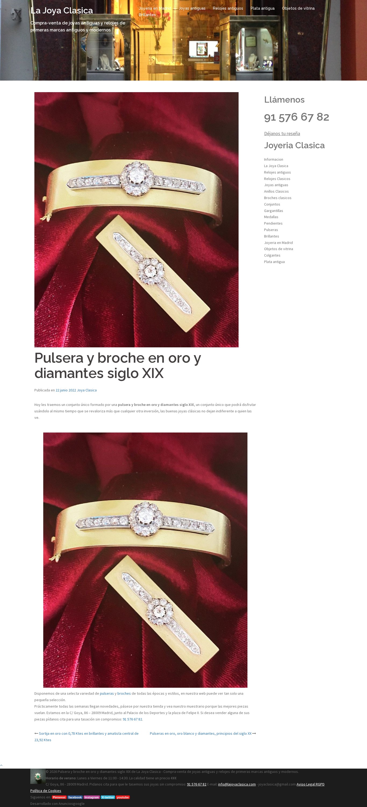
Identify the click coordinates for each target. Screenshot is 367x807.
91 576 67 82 (132, 719)
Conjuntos (272, 204)
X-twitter (108, 797)
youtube (123, 797)
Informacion (273, 159)
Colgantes (272, 255)
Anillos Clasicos (276, 191)
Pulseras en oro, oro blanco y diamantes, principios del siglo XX (200, 733)
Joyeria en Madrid (155, 8)
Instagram (92, 797)
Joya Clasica (87, 390)
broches (124, 693)
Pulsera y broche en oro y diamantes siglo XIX (94, 771)
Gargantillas (273, 210)
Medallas (271, 216)
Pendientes (273, 223)
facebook (75, 797)
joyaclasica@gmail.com (277, 784)
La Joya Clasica (61, 10)
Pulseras (271, 229)
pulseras (107, 693)
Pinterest (59, 797)
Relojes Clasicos (277, 178)
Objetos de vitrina (298, 8)
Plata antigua (263, 8)
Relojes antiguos (228, 8)
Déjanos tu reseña (282, 133)
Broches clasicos (278, 197)
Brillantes (147, 15)
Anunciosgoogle (72, 803)
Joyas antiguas (192, 8)
